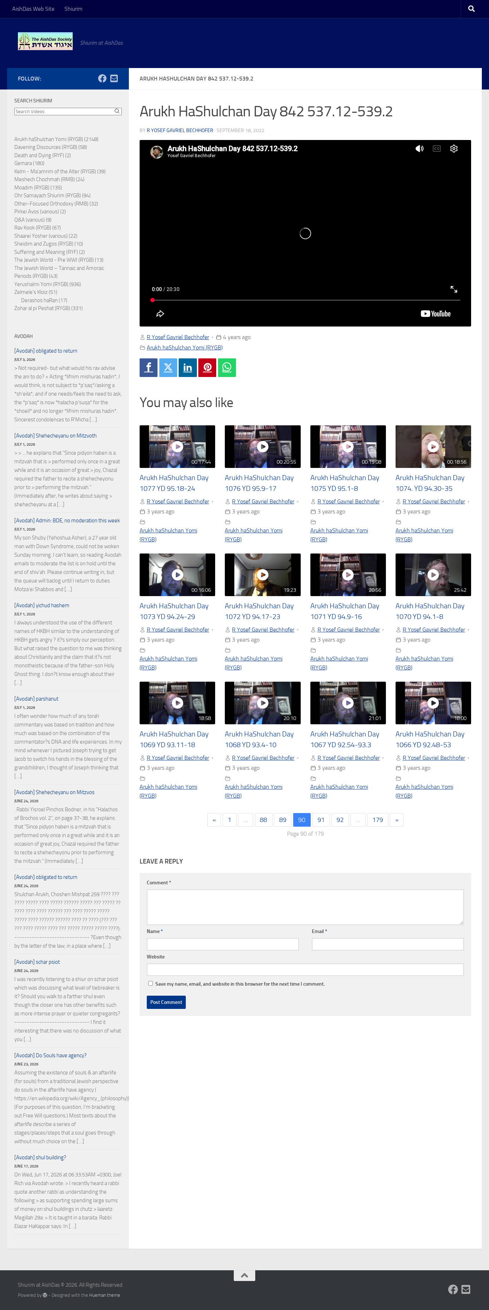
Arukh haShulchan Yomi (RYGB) (185, 347)
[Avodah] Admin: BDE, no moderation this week (67, 520)
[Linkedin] (188, 367)
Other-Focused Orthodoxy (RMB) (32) (56, 203)
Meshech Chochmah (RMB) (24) (49, 179)
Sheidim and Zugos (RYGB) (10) (48, 244)
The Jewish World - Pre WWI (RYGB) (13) (58, 260)
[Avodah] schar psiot (37, 962)
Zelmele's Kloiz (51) (35, 292)
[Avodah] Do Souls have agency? (50, 1055)
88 (263, 820)
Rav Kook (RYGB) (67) (37, 227)
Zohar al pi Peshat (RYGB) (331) (48, 308)
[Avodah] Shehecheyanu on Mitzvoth (55, 435)
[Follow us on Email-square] (114, 78)
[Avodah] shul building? (40, 1157)
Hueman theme (104, 1295)
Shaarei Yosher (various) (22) (45, 236)
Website (156, 957)
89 (282, 820)
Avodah (23, 336)
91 (321, 820)
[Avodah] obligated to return (45, 351)
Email (319, 931)
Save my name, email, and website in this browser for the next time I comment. (240, 984)
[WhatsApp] (227, 367)
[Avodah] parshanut (36, 699)
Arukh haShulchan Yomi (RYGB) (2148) (56, 139)
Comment (159, 883)
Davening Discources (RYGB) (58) (50, 147)
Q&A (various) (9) (33, 220)
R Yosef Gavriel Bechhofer (180, 130)
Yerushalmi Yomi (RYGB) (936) (47, 284)
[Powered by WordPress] (45, 1295)
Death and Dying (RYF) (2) (42, 155)
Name (155, 931)
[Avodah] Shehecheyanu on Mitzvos (54, 792)
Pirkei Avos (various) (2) (40, 211)
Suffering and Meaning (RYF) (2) (49, 252)
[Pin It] (207, 367)
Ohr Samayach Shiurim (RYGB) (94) (52, 195)
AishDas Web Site (33, 8)
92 (340, 820)
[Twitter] (168, 367)
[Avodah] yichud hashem (41, 605)
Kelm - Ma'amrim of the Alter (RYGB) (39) (60, 171)
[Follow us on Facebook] (102, 78)
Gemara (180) (29, 163)
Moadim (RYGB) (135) (38, 187)
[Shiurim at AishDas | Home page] (45, 41)
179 (377, 820)
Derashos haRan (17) (44, 300)
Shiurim (73, 8)
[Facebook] (149, 367)
